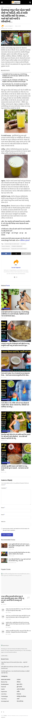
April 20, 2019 (11, 555)
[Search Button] (30, 2)
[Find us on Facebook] (1, 712)
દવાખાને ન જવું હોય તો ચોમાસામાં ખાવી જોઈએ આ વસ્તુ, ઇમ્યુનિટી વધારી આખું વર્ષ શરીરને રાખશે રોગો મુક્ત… (15, 80)
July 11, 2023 (4, 472)
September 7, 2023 (5, 347)
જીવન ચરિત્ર (19, 684)
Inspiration (4, 691)
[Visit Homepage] (16, 2)
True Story (3, 699)
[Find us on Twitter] (3, 712)
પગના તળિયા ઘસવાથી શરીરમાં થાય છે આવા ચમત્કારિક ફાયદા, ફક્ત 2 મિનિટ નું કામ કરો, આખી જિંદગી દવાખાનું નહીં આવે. (12, 599)
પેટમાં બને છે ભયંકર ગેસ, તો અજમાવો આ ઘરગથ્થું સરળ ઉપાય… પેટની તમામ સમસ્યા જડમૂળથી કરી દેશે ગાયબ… (15, 85)
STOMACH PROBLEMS (17, 246)
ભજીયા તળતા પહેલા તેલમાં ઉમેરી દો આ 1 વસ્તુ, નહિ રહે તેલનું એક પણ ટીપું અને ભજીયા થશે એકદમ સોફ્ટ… (18, 609)
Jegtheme (3, 717)
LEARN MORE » (4, 655)
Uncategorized (8, 7)
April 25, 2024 (4, 440)
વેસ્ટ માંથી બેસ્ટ (20, 701)
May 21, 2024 (4, 409)
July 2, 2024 (4, 318)
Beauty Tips (4, 682)
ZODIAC (19, 679)
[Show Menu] (2, 2)
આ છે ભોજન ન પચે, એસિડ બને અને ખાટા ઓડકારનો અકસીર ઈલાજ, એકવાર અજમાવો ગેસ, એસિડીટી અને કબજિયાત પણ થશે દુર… (15, 405)
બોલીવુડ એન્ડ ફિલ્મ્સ (21, 696)
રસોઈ (18, 699)
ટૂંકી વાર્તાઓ (19, 686)
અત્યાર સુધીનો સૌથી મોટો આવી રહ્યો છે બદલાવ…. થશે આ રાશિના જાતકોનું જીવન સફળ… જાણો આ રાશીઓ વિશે (19, 545)
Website (3, 521)
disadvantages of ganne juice (12, 243)
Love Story (3, 694)
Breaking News (5, 684)
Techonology (4, 696)
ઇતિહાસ (18, 682)
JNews (5, 715)
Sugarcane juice (6, 248)
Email (3, 514)
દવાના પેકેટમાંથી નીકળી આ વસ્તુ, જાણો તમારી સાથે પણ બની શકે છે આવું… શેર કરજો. (20, 559)
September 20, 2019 (12, 562)
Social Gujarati (9, 26)
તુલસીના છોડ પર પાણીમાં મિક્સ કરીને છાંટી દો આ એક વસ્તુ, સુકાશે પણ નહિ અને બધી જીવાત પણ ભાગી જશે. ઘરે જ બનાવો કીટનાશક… (17, 624)
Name (3, 507)
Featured (3, 686)
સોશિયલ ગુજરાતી (24, 240)
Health (3, 689)
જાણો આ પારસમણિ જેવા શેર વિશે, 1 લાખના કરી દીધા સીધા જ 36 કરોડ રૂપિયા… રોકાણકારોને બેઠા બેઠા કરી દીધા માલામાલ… (18, 631)
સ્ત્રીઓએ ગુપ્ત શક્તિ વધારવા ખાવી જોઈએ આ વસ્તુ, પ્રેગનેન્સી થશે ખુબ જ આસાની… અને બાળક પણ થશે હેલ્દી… (14, 468)
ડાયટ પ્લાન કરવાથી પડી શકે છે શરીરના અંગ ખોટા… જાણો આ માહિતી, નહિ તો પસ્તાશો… (20, 553)
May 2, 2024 (18, 26)
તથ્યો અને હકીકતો (21, 689)
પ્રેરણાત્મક (19, 694)
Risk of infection (6, 246)
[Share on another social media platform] (26, 253)
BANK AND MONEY (5, 679)
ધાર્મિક (18, 691)
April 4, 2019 (11, 549)
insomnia (23, 243)
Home (2, 7)
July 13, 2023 (4, 377)
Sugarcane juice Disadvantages (19, 248)
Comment (4, 488)
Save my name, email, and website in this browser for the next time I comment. (16, 529)
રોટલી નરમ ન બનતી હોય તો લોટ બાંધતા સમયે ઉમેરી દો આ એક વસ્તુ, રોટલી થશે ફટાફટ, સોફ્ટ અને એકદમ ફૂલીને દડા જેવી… (18, 616)
